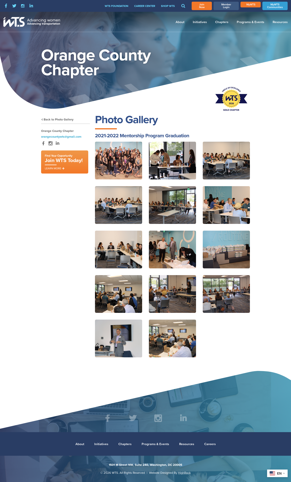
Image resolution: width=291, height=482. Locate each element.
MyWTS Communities (275, 6)
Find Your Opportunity (64, 161)
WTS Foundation (116, 6)
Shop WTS (168, 6)
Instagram (22, 5)
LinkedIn (31, 5)
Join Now (202, 6)
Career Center (144, 6)
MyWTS (250, 4)
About (180, 22)
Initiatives (200, 22)
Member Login (226, 6)
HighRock (184, 473)
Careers (210, 444)
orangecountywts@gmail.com (61, 136)
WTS (31, 22)
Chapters (221, 22)
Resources (280, 22)
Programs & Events (250, 22)
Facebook (5, 5)
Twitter (14, 5)
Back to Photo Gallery (58, 119)
